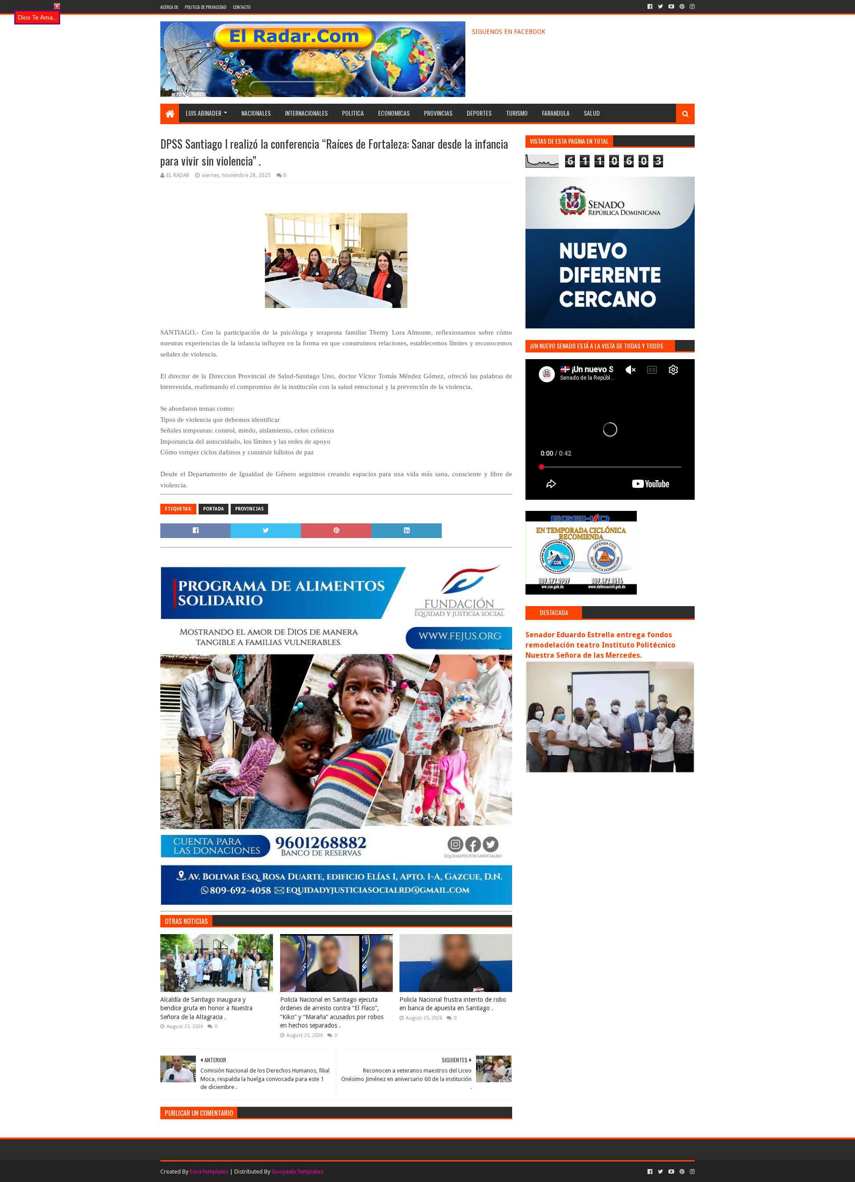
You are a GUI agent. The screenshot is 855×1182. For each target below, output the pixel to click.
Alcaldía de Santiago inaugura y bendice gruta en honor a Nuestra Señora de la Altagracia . (206, 1008)
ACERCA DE (169, 7)
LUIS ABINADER (203, 112)
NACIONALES (256, 112)
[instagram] (691, 6)
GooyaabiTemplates (297, 1171)
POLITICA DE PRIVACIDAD (205, 7)
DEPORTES (479, 112)
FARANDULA (556, 112)
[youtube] (671, 6)
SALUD (592, 112)
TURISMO (517, 112)
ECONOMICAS (394, 112)
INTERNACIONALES (306, 112)
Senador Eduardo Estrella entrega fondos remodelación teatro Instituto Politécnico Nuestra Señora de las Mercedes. (600, 645)
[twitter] (660, 6)
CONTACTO (241, 7)
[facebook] (650, 6)
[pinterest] (682, 6)
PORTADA (213, 508)
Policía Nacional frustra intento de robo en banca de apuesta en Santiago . (452, 1004)
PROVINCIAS (438, 112)
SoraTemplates (209, 1171)
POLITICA (353, 112)
